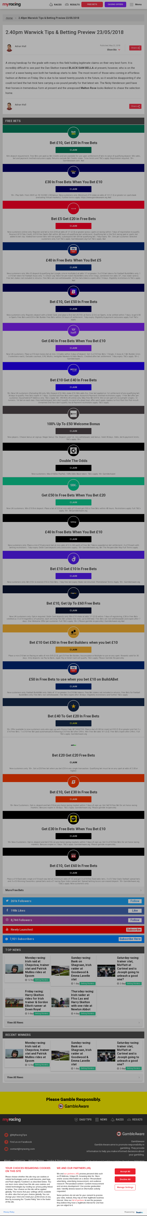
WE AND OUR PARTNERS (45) (74, 1168)
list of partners (78, 1200)
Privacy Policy (9, 1212)
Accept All (125, 1171)
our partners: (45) (71, 1174)
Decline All (125, 1179)
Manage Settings (125, 1187)
